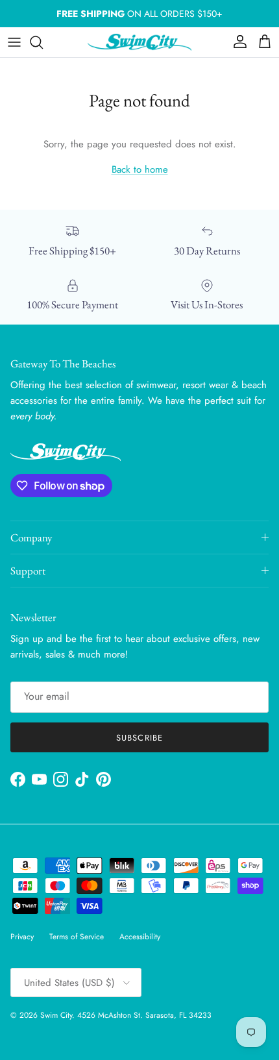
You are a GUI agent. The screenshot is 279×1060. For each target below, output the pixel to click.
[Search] (43, 42)
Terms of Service (76, 937)
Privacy (22, 937)
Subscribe (139, 738)
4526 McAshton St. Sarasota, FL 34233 (144, 1015)
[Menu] (14, 42)
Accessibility (139, 937)
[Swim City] (139, 42)
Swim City (56, 1015)
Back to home (140, 169)
